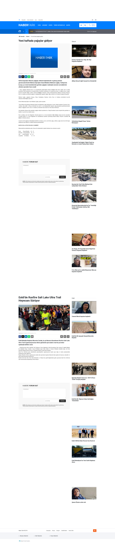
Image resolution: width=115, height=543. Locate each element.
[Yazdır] (32, 76)
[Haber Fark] (27, 25)
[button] (61, 76)
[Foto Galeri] (95, 19)
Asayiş (68, 25)
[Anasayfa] (19, 19)
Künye (53, 530)
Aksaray (44, 25)
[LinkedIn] (26, 76)
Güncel (27, 36)
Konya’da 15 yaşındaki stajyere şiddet (44, 31)
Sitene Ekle (40, 19)
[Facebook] (20, 76)
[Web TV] (92, 19)
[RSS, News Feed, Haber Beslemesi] (94, 530)
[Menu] (81, 25)
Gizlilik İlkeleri (64, 530)
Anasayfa (22, 36)
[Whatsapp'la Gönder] (29, 76)
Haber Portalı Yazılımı (25, 541)
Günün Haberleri (30, 19)
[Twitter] (23, 76)
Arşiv (36, 19)
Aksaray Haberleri (24, 536)
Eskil (39, 25)
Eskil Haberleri (38, 536)
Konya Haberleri (54, 536)
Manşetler (23, 19)
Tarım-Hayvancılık (59, 25)
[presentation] (23, 31)
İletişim (58, 530)
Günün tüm (91, 31)
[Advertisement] (40, 9)
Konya (50, 25)
